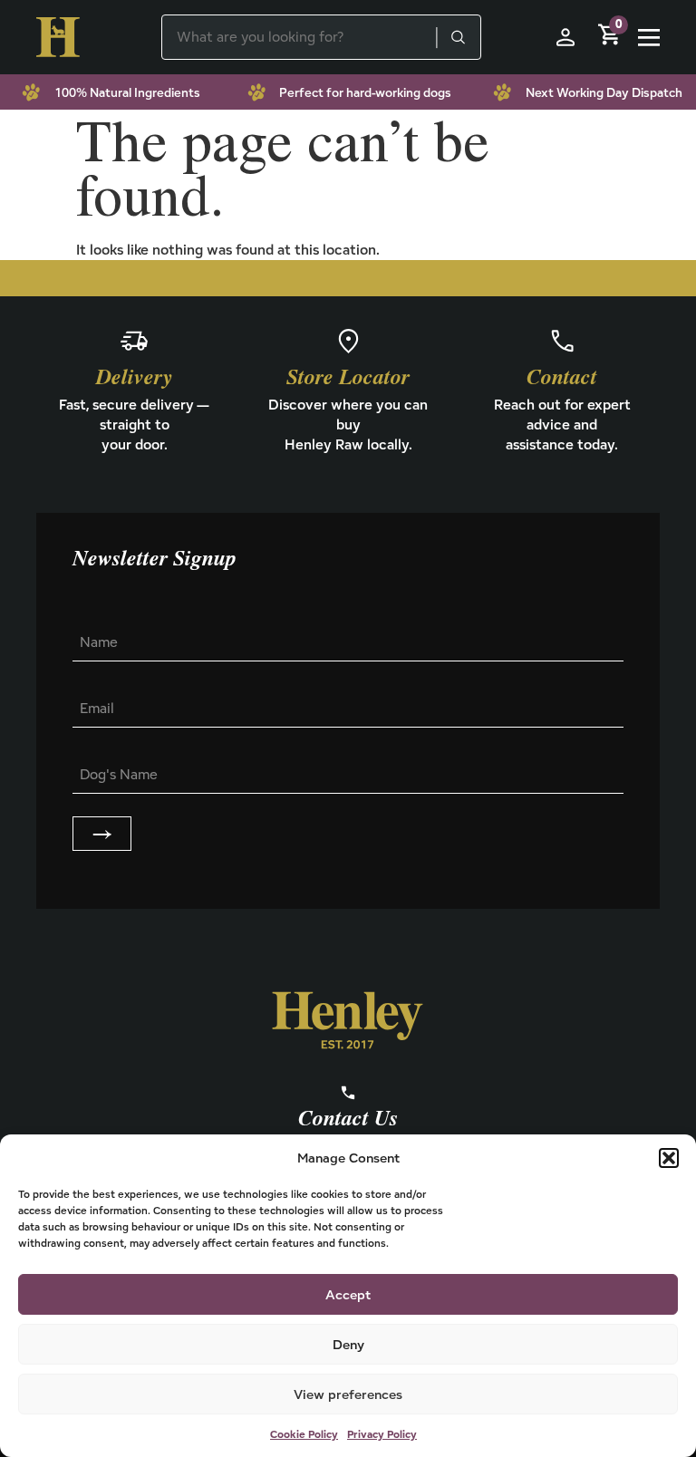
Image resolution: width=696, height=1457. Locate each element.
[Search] (458, 37)
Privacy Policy (382, 1434)
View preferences (348, 1394)
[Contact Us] (348, 1093)
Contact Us (348, 1119)
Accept (348, 1294)
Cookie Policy (304, 1434)
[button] (669, 1158)
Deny (348, 1344)
